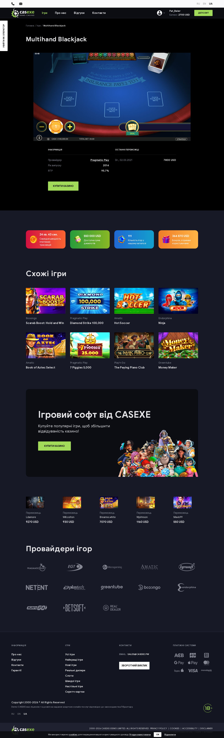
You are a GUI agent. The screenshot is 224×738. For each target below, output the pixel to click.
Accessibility (190, 728)
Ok (157, 734)
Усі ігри (70, 654)
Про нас (60, 13)
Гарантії (16, 670)
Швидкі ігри (72, 681)
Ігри (44, 13)
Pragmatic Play (100, 160)
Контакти (99, 13)
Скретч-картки (74, 691)
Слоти (69, 675)
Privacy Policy (158, 728)
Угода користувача (140, 734)
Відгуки (79, 13)
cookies (73, 734)
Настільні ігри (74, 686)
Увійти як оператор (3, 36)
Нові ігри (70, 665)
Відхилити (170, 734)
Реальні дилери (75, 670)
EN (204, 4)
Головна (30, 25)
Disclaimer (206, 728)
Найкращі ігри (74, 659)
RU (198, 4)
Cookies (175, 728)
